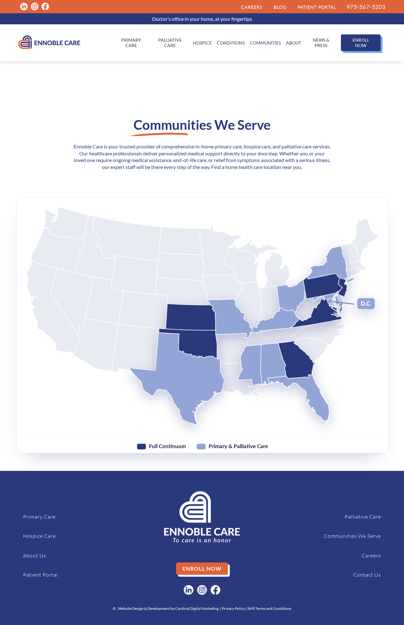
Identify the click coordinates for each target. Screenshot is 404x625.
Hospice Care (39, 536)
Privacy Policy (233, 608)
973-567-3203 (366, 6)
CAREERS (251, 7)
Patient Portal (40, 575)
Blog (280, 7)
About (293, 42)
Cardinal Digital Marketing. (197, 608)
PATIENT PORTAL (317, 7)
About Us (34, 555)
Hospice (202, 42)
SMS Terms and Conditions (269, 608)
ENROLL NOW (361, 42)
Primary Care (131, 42)
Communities (265, 42)
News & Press (321, 42)
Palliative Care (170, 42)
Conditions (231, 42)
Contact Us (367, 575)
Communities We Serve (352, 536)
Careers (371, 555)
